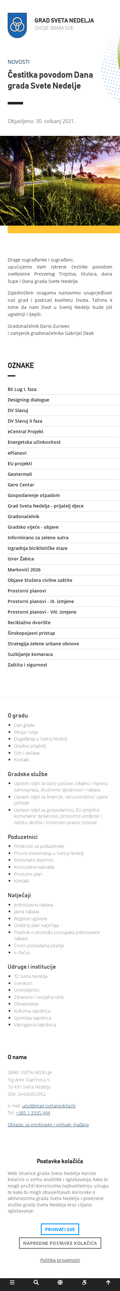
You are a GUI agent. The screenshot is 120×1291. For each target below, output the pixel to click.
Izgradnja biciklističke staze (38, 548)
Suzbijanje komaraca (30, 654)
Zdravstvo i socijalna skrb (39, 997)
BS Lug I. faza (22, 389)
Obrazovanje (26, 1004)
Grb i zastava (26, 753)
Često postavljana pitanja (39, 945)
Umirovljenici (26, 990)
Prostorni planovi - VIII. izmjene (42, 612)
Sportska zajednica (32, 1018)
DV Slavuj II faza (25, 421)
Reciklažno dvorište (29, 622)
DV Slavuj (18, 410)
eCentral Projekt (26, 431)
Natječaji (19, 895)
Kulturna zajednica (32, 1011)
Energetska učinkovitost (34, 442)
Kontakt (21, 760)
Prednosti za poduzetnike (39, 846)
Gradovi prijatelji (30, 746)
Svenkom (23, 983)
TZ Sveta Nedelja (30, 976)
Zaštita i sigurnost (27, 665)
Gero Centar (21, 485)
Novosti (18, 61)
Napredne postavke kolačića (60, 1243)
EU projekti (20, 463)
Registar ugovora (30, 918)
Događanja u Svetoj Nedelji (40, 739)
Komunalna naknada (34, 867)
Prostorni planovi (27, 591)
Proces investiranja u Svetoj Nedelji (49, 853)
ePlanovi (17, 453)
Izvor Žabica (21, 559)
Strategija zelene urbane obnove (43, 644)
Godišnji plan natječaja (36, 925)
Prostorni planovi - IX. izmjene (41, 601)
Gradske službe (28, 774)
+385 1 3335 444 (33, 1113)
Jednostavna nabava (33, 905)
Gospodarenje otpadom (34, 495)
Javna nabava (26, 911)
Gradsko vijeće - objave (33, 527)
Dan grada (24, 725)
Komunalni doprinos (34, 860)
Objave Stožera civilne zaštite (40, 580)
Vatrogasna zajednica (35, 1025)
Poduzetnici (23, 837)
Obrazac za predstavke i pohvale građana (48, 1124)
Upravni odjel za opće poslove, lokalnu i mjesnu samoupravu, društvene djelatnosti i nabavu (61, 786)
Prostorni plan (28, 874)
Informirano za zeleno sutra (38, 537)
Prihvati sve (60, 1229)
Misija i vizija (26, 732)
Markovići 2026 (24, 570)
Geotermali (20, 474)
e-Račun (22, 952)
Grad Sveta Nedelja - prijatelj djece (46, 506)
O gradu (18, 716)
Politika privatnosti (60, 1260)
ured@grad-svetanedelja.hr (49, 1106)
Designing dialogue (28, 400)
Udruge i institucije (32, 967)
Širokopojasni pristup (31, 633)
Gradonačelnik (23, 516)
